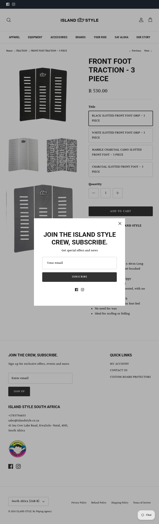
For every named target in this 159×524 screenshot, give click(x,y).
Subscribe (79, 277)
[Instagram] (82, 289)
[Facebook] (76, 289)
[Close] (119, 223)
